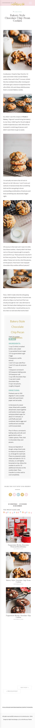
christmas (18, 11)
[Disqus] (17, 653)
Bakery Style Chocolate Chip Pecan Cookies (18, 581)
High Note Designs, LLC (14, 719)
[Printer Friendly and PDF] (12, 339)
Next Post (24, 687)
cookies (23, 504)
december (18, 506)
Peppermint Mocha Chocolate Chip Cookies (18, 616)
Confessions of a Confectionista (21, 716)
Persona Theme (28, 719)
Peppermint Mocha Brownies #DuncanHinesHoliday (18, 546)
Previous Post (12, 691)
